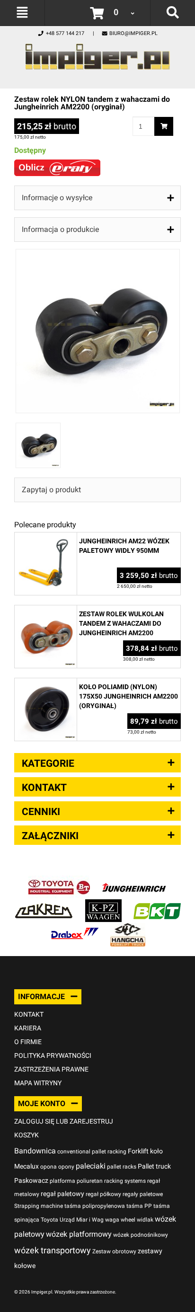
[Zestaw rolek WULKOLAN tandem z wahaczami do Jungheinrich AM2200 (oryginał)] (46, 610)
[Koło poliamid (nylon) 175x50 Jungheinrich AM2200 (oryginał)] (46, 683)
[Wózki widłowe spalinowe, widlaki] (127, 928)
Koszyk (26, 1135)
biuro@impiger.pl (133, 33)
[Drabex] (74, 928)
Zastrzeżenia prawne (51, 1069)
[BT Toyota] (59, 881)
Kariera (27, 1028)
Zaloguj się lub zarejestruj (63, 1121)
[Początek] (97, 54)
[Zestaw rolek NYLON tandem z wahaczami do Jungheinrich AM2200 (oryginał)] (98, 254)
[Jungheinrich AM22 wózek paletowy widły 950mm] (46, 537)
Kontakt (29, 1014)
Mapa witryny (38, 1083)
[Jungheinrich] (134, 881)
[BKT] (157, 904)
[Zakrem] (43, 904)
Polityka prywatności (52, 1055)
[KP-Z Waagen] (103, 904)
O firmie (28, 1042)
